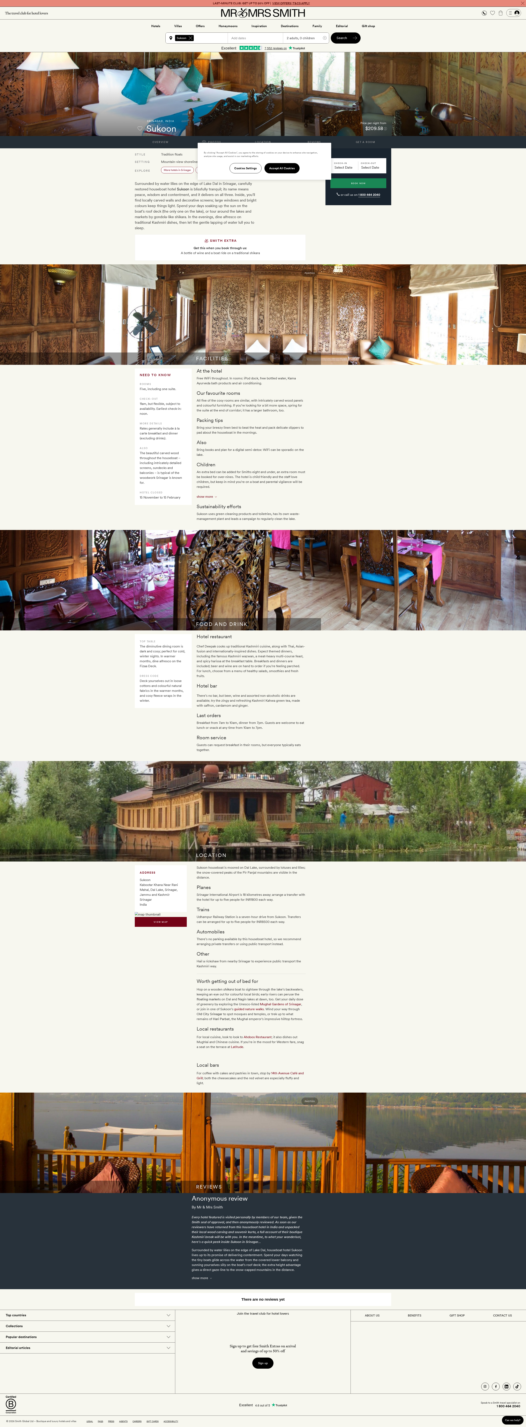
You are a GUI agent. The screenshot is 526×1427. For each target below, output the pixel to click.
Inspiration (259, 26)
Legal (90, 1421)
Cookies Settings (245, 168)
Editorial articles (18, 1348)
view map (161, 922)
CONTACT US (502, 1315)
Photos (214, 142)
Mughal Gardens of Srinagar (280, 1004)
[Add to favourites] (140, 128)
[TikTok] (517, 1386)
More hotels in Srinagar (177, 170)
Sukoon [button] (181, 38)
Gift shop (368, 26)
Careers (137, 1421)
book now (358, 183)
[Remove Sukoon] (190, 38)
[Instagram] (485, 1386)
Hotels (155, 26)
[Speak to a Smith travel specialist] (484, 13)
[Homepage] (263, 13)
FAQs (100, 1421)
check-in (340, 163)
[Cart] (501, 13)
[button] (484, 13)
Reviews (314, 142)
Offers (200, 26)
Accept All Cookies (282, 168)
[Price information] (385, 128)
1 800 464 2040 (369, 195)
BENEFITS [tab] (414, 1315)
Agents (123, 1421)
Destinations (290, 26)
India (169, 121)
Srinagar (155, 121)
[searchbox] (213, 38)
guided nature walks (249, 1009)
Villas (178, 26)
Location (263, 142)
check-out (368, 163)
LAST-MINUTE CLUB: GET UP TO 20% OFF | (261, 3)
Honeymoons (228, 26)
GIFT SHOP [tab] (457, 1315)
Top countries (16, 1315)
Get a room (365, 142)
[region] (264, 161)
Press (111, 1421)
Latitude (237, 1047)
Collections (14, 1326)
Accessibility (171, 1421)
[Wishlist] (492, 13)
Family (317, 26)
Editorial (342, 26)
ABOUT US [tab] (372, 1315)
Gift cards (152, 1421)
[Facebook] (496, 1386)
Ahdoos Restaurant (258, 1037)
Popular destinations (21, 1337)
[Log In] (513, 13)
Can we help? (512, 1420)
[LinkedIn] (506, 1386)
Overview (160, 142)
